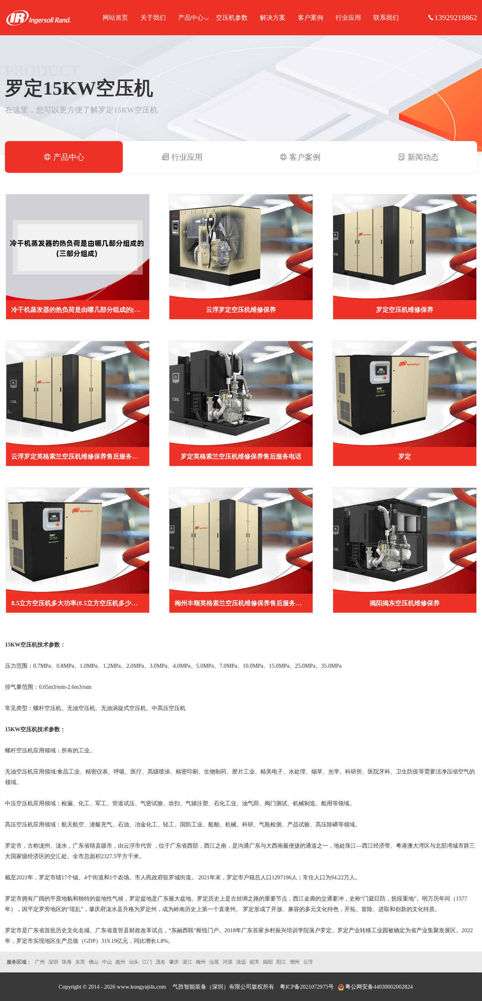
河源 (228, 962)
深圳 (53, 962)
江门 (147, 962)
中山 (107, 962)
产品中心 (191, 17)
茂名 (160, 962)
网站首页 (115, 17)
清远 (241, 962)
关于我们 (153, 17)
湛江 (187, 962)
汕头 (134, 962)
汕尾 (214, 962)
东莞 (80, 962)
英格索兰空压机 (38, 17)
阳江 (281, 962)
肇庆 (174, 962)
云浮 (308, 962)
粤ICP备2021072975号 (307, 987)
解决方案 (272, 17)
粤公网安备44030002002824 (379, 987)
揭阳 (268, 962)
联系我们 (386, 17)
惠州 (120, 962)
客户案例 (310, 17)
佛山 (93, 962)
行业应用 (348, 17)
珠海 (67, 962)
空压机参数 (232, 17)
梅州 (201, 962)
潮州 (295, 962)
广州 (40, 962)
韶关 (254, 962)
